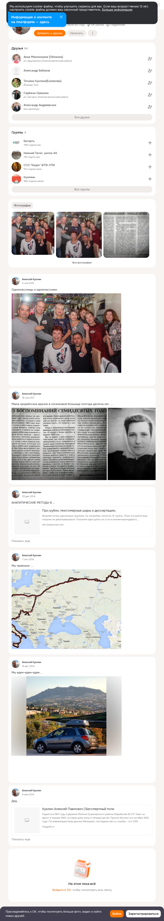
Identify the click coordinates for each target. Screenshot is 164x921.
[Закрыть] (61, 17)
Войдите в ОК (61, 890)
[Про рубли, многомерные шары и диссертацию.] (82, 522)
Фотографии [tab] (22, 205)
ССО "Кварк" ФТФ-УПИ (39, 165)
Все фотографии (82, 262)
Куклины (29, 177)
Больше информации (117, 10)
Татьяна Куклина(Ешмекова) (42, 81)
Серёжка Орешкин (36, 93)
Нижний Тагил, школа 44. (41, 153)
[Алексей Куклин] (16, 281)
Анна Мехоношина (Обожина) (43, 57)
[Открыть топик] (82, 290)
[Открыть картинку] (59, 444)
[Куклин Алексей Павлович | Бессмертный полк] (82, 820)
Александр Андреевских (40, 105)
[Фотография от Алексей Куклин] (33, 233)
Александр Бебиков (37, 70)
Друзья (17, 48)
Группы (17, 132)
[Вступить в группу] (150, 142)
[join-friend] (150, 58)
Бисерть (29, 141)
